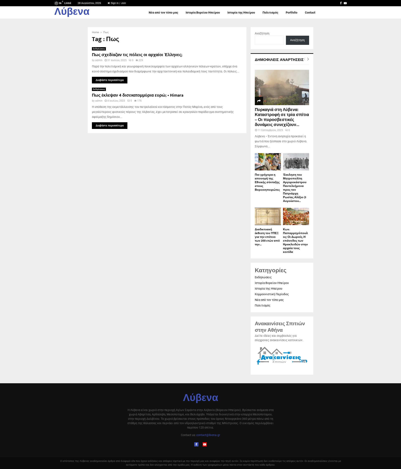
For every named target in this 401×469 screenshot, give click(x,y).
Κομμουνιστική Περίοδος (272, 294)
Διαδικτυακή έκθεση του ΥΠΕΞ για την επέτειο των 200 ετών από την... (267, 237)
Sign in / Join (118, 3)
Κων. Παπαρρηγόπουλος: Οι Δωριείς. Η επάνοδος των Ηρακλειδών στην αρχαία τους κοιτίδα (295, 240)
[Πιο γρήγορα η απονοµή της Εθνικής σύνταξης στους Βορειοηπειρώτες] (268, 161)
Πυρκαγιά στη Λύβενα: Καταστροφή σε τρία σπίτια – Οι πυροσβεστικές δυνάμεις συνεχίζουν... (282, 117)
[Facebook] (196, 444)
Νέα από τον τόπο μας (163, 12)
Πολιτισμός (270, 12)
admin (99, 60)
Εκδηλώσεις (99, 49)
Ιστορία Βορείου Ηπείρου (203, 12)
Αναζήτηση (262, 33)
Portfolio (291, 12)
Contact (310, 12)
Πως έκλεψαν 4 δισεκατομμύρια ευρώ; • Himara (137, 95)
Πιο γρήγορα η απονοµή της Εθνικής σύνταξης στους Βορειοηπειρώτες (267, 182)
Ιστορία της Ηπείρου (241, 12)
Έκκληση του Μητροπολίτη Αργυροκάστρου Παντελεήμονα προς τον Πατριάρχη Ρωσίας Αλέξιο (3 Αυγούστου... (294, 187)
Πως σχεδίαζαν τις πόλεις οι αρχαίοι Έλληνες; (137, 54)
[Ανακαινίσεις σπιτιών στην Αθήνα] (282, 364)
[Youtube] (205, 444)
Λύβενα (72, 12)
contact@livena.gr (208, 435)
